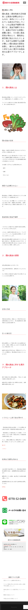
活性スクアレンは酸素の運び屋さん (12, 580)
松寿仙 (3, 486)
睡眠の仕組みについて (9, 594)
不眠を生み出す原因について (11, 598)
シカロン (4, 448)
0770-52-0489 (7, 545)
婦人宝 (3, 445)
